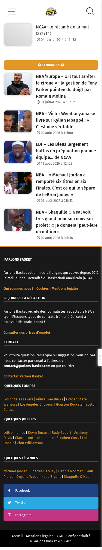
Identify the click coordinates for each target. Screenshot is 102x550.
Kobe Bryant (51, 477)
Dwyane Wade (27, 477)
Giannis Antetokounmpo (34, 438)
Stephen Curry (68, 438)
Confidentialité (78, 536)
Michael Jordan (15, 471)
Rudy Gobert (61, 432)
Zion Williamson (30, 443)
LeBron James (14, 432)
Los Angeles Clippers (36, 404)
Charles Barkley (42, 471)
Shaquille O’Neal (77, 477)
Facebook (22, 490)
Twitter (21, 502)
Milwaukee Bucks (49, 399)
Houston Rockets (69, 404)
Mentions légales (39, 536)
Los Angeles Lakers (18, 399)
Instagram (23, 515)
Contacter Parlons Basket (23, 376)
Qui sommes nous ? (18, 288)
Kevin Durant (38, 432)
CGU (60, 536)
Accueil (17, 536)
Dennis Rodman (71, 471)
